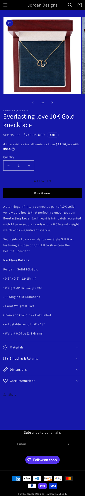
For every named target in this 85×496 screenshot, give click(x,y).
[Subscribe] (67, 444)
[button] (5, 5)
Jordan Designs (35, 493)
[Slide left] (33, 102)
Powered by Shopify (56, 493)
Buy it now (42, 193)
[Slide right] (52, 102)
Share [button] (12, 394)
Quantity (8, 157)
